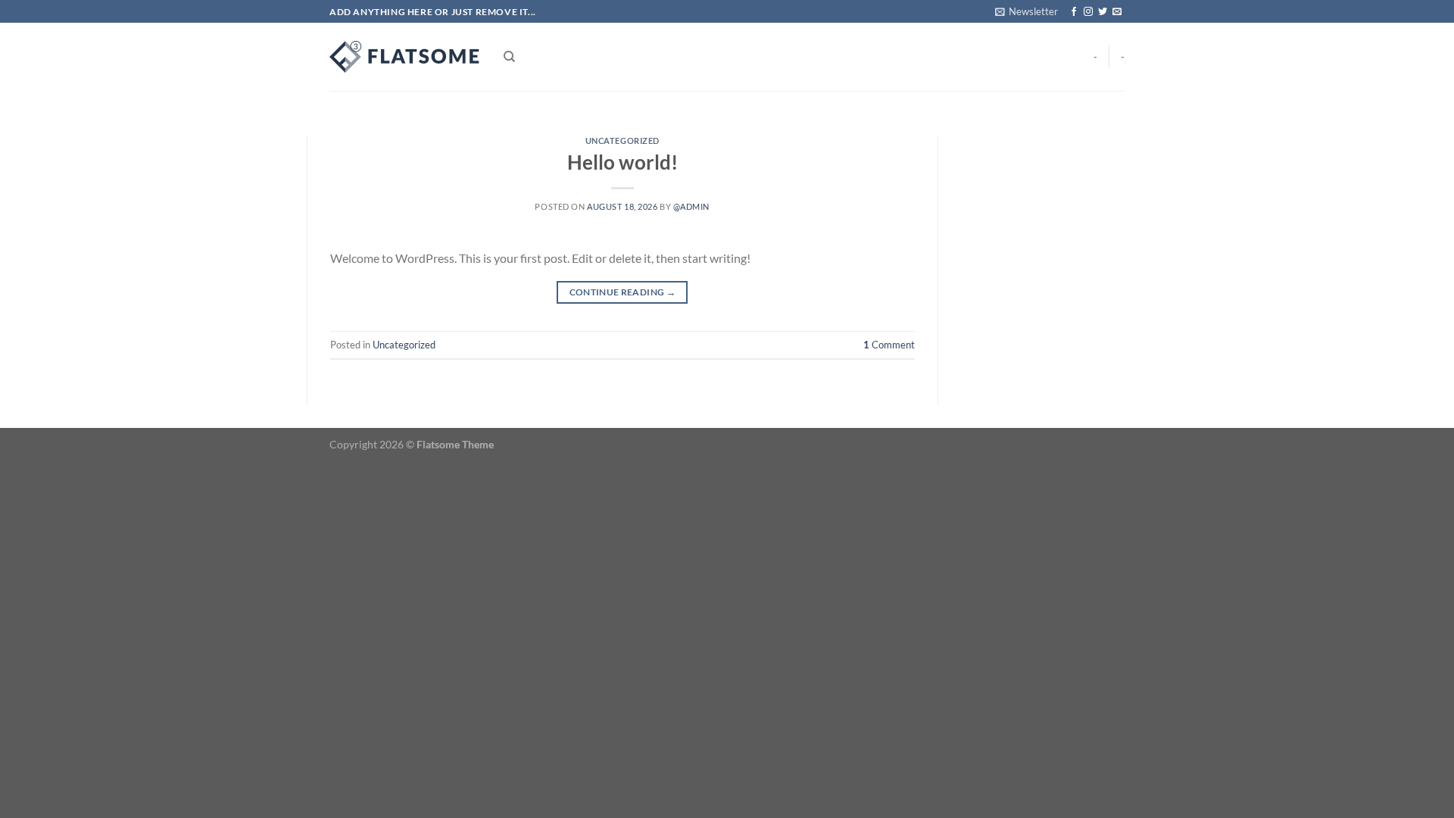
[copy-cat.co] (405, 57)
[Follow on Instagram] (1088, 12)
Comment (889, 345)
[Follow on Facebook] (1073, 12)
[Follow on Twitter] (1102, 12)
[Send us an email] (1117, 12)
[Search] (509, 56)
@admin (691, 206)
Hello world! (622, 162)
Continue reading (622, 292)
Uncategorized (622, 140)
